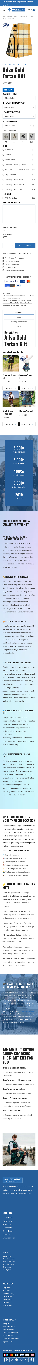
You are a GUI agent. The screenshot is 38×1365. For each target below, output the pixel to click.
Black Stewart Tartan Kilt (9, 412)
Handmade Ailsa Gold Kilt (11, 303)
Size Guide (6, 1291)
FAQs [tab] (19, 326)
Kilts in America (8, 1336)
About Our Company (9, 1259)
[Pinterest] (11, 1359)
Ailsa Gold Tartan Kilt (13, 300)
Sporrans (6, 1234)
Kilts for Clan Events (26, 303)
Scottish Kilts (16, 298)
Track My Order (7, 1270)
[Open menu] (4, 9)
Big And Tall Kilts (28, 295)
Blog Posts (6, 1288)
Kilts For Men (8, 1217)
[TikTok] (31, 1359)
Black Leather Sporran (10, 1333)
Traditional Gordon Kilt (11, 376)
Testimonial (7, 1303)
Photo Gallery (7, 1300)
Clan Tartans (7, 298)
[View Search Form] (28, 10)
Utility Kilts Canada (9, 1327)
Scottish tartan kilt (27, 1011)
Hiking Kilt (6, 1324)
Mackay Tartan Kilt (27, 411)
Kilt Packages (8, 1231)
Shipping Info (7, 1267)
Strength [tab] (19, 317)
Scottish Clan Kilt (8, 305)
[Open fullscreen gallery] (33, 57)
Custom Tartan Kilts (14, 64)
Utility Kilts (7, 1224)
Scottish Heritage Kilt (20, 305)
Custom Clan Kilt (26, 300)
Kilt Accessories (9, 1238)
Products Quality (8, 1294)
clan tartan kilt (26, 1014)
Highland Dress (8, 1342)
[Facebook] (6, 1359)
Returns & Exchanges (9, 1264)
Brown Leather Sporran (11, 1339)
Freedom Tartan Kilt (26, 376)
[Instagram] (16, 1359)
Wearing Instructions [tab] (19, 322)
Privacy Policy (7, 1256)
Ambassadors (7, 1305)
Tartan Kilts (7, 1221)
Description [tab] (19, 312)
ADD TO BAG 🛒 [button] (11, 388)
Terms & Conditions (9, 1262)
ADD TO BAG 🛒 (25, 245)
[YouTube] (26, 1359)
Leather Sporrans (8, 1330)
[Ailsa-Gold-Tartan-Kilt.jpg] (19, 41)
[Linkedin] (21, 1359)
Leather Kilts (8, 1228)
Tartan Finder (7, 1297)
